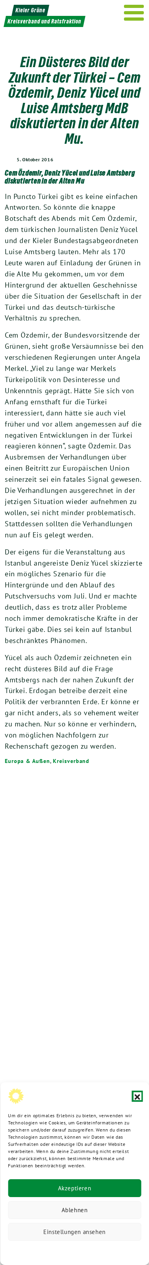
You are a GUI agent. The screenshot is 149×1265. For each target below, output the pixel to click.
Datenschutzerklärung (33, 1251)
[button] (137, 1096)
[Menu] (134, 12)
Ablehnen (75, 1210)
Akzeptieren (74, 1188)
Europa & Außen (27, 761)
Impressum (127, 1251)
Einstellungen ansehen (74, 1232)
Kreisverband (71, 761)
